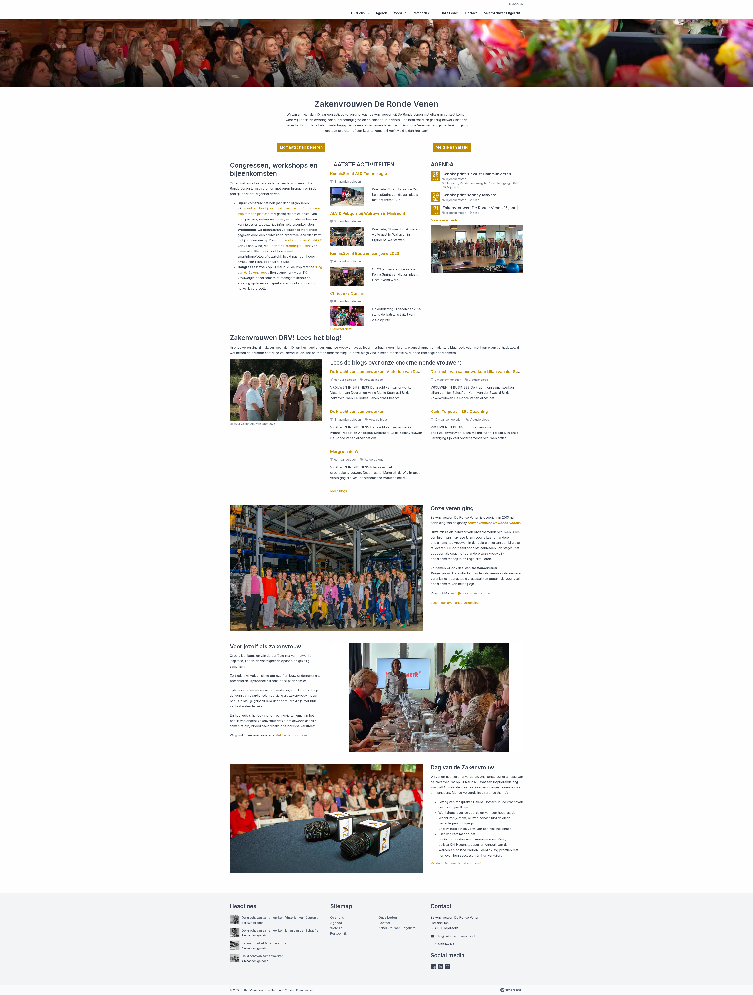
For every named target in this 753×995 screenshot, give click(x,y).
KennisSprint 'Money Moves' (469, 195)
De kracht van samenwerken (357, 411)
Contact (471, 13)
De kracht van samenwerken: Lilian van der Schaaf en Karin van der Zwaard (502, 371)
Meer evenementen (445, 220)
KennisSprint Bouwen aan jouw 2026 (364, 253)
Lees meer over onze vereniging (455, 602)
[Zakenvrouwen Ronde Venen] (249, 10)
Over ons (358, 13)
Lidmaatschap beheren (301, 147)
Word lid (400, 13)
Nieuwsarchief (341, 329)
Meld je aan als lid (451, 147)
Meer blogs (338, 491)
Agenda (381, 13)
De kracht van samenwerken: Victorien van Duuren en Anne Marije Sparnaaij (402, 371)
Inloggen (515, 3)
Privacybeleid (305, 990)
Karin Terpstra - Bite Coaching (459, 411)
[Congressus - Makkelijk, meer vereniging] (511, 990)
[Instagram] (447, 966)
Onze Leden (449, 13)
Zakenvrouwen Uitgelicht (501, 13)
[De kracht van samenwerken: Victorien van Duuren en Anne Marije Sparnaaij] (235, 920)
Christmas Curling (347, 293)
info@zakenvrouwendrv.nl (472, 593)
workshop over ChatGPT (303, 240)
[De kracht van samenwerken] (235, 958)
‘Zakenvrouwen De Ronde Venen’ (494, 523)
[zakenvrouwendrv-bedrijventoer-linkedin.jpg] (477, 249)
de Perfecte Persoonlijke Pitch (287, 246)
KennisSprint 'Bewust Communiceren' (477, 174)
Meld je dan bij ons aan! (292, 735)
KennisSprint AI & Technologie (358, 173)
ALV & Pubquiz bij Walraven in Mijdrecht (367, 213)
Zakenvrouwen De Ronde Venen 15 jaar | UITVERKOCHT (482, 207)
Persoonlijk (421, 13)
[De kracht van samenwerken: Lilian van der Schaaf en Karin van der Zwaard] (235, 932)
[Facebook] (433, 966)
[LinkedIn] (440, 966)
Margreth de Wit (345, 451)
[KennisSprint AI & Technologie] (235, 945)
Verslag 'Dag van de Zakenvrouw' (456, 863)
